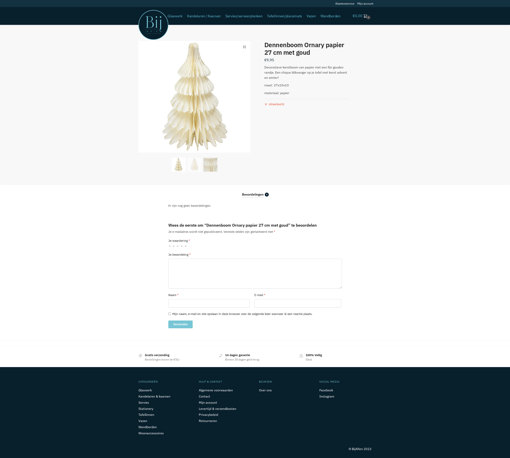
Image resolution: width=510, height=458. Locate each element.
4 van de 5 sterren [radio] (181, 246)
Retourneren (208, 421)
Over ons (265, 390)
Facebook (326, 390)
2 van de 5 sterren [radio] (173, 246)
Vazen (142, 421)
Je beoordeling (179, 254)
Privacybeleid (208, 415)
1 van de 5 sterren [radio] (169, 246)
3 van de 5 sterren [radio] (177, 246)
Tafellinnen (146, 415)
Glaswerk (145, 390)
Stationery (145, 409)
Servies (143, 402)
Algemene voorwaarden (216, 390)
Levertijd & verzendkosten (217, 409)
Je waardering (179, 241)
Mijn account (365, 3)
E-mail (259, 295)
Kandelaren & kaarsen (154, 396)
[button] (244, 47)
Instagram (326, 396)
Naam (173, 295)
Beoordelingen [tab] (253, 194)
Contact (204, 396)
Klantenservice (344, 3)
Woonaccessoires (151, 433)
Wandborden (147, 427)
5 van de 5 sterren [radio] (185, 246)
